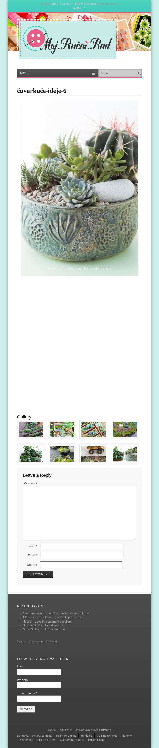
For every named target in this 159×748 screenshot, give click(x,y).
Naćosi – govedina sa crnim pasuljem (47, 621)
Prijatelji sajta (96, 739)
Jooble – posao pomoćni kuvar (37, 641)
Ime (19, 666)
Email (32, 555)
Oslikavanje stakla (72, 739)
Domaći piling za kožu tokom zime (45, 629)
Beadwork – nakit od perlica (37, 739)
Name (32, 546)
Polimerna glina (66, 735)
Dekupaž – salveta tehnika (34, 735)
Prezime (22, 679)
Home (54, 3)
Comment (30, 483)
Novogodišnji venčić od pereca (43, 625)
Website (31, 564)
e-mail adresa (27, 693)
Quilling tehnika (107, 735)
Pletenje (126, 735)
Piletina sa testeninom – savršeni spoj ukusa (52, 617)
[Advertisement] (79, 307)
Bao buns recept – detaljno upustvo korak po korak (56, 613)
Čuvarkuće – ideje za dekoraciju (78, 3)
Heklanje (86, 735)
